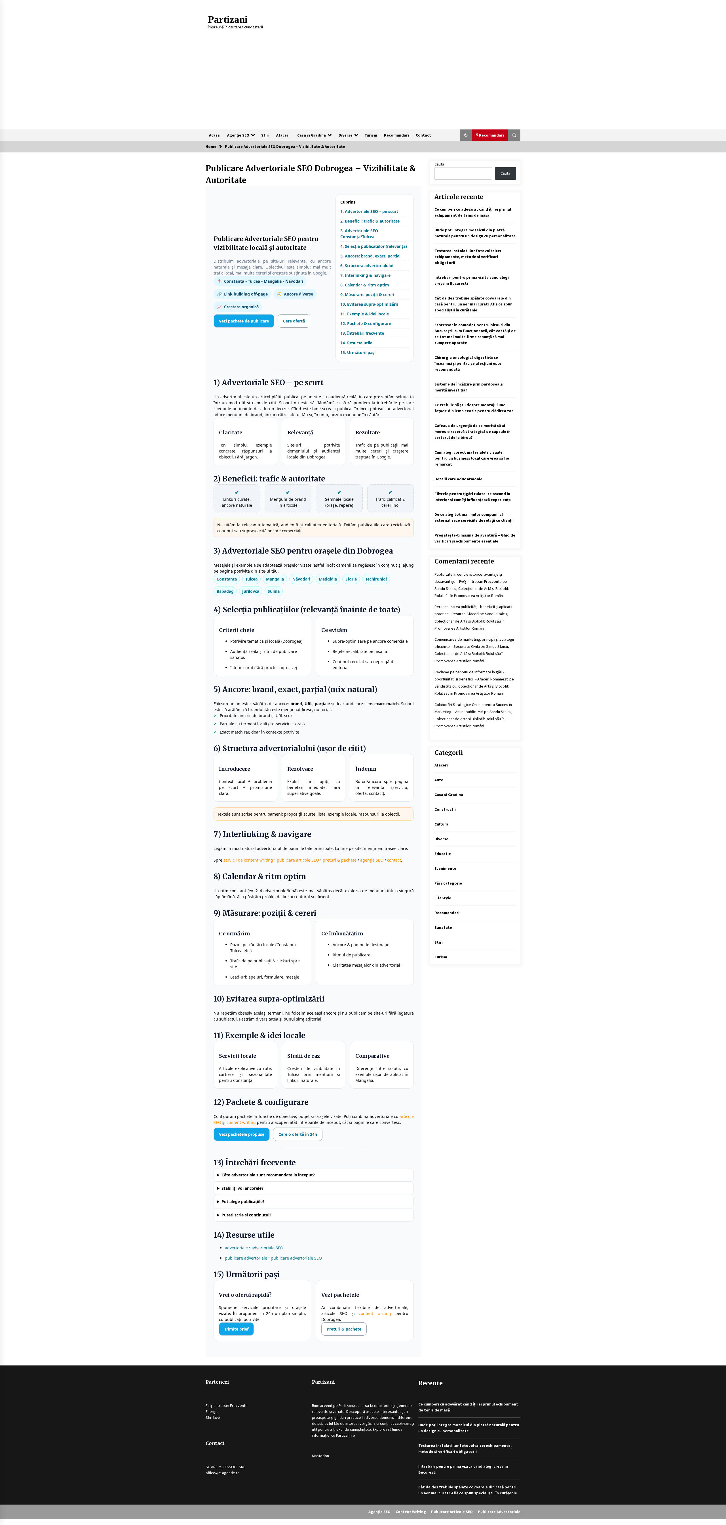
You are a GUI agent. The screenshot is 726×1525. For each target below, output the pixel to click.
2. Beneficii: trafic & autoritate (370, 221)
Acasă (214, 135)
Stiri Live (213, 1417)
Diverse (346, 135)
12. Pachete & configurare (365, 323)
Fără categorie (448, 883)
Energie (212, 1411)
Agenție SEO (238, 135)
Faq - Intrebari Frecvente (227, 1405)
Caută (439, 164)
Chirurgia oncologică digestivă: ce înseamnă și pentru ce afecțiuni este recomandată (467, 363)
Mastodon (320, 1455)
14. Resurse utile (356, 342)
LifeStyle (442, 897)
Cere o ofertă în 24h (297, 1134)
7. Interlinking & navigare (365, 275)
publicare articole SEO (298, 860)
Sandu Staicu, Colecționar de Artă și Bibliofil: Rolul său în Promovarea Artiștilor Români (471, 620)
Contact (423, 135)
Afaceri (283, 135)
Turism (370, 135)
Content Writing (411, 1511)
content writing (241, 1122)
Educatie (442, 853)
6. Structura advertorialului (366, 265)
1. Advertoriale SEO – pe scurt (369, 211)
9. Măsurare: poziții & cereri (367, 294)
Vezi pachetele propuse (241, 1134)
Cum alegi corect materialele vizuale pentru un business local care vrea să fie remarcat (471, 458)
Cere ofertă (294, 321)
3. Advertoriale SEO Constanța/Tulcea (359, 233)
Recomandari (396, 135)
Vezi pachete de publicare (244, 321)
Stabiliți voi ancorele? (242, 1188)
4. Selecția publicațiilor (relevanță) (373, 246)
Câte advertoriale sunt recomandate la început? (268, 1175)
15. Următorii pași (357, 352)
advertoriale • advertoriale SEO (254, 1247)
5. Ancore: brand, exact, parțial (370, 256)
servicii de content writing (248, 860)
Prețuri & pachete (344, 1329)
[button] (466, 135)
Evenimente (445, 868)
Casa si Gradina (311, 135)
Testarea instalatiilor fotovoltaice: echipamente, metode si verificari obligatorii (467, 256)
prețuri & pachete (339, 860)
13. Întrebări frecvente (362, 333)
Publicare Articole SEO (452, 1511)
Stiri (265, 135)
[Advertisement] (363, 87)
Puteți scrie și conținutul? (246, 1215)
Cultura (441, 824)
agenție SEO (371, 860)
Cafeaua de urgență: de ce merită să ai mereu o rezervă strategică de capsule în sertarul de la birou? (472, 431)
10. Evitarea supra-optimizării (369, 304)
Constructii (445, 809)
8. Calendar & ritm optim (364, 285)
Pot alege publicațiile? (243, 1201)
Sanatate (443, 927)
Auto (439, 779)
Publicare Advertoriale (499, 1511)
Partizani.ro (348, 1405)
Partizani (228, 19)
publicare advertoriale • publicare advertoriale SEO (273, 1258)
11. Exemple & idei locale (364, 314)
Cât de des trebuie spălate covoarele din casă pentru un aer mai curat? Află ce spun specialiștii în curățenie (473, 304)
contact (394, 860)
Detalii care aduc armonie (458, 478)
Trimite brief (236, 1329)
